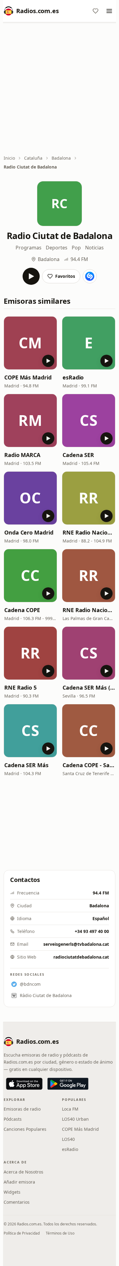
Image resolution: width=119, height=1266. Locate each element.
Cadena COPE (22, 610)
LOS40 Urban (75, 1119)
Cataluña (33, 158)
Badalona (61, 158)
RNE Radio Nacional (89, 532)
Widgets (12, 1192)
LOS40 (68, 1139)
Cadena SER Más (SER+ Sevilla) (89, 687)
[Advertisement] (59, 89)
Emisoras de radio (22, 1109)
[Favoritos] (95, 11)
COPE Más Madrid (28, 377)
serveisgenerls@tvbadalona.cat (76, 944)
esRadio (73, 377)
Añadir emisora (19, 1182)
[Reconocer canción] (90, 276)
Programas (28, 247)
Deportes (56, 247)
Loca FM (70, 1109)
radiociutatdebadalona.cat (81, 957)
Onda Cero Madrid (28, 532)
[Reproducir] (31, 276)
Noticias (94, 247)
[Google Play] (67, 1084)
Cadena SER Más (26, 765)
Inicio (9, 158)
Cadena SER (78, 455)
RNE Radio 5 (20, 687)
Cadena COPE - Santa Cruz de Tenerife (89, 765)
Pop (76, 247)
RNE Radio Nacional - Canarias (89, 610)
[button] (30, 343)
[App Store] (24, 1084)
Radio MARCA (22, 455)
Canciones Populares (25, 1129)
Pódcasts (13, 1119)
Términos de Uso (60, 1233)
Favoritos (65, 276)
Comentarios (17, 1202)
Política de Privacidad (22, 1233)
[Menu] (109, 11)
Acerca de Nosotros (23, 1172)
